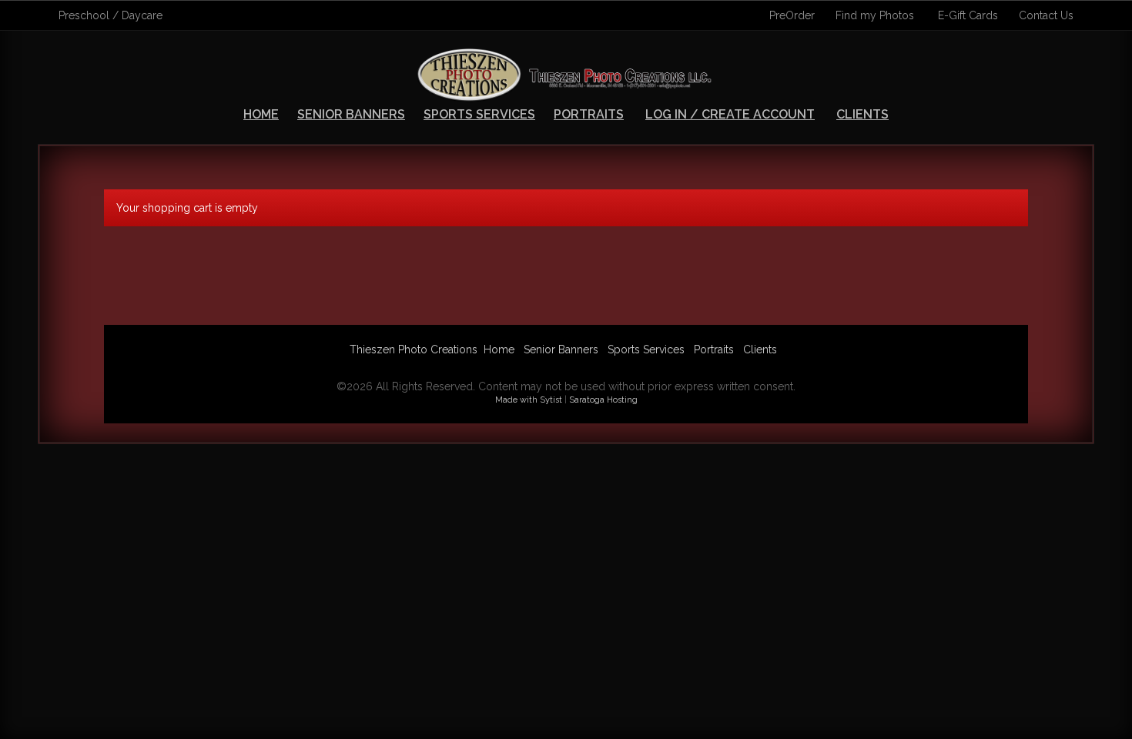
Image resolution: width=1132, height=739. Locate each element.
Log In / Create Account (730, 114)
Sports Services (479, 114)
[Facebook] (547, 367)
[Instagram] (585, 367)
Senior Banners (351, 114)
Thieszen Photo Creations (413, 349)
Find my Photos (875, 15)
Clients (862, 114)
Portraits (589, 114)
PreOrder (792, 15)
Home (261, 114)
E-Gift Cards (968, 15)
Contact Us (1046, 15)
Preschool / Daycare (110, 15)
